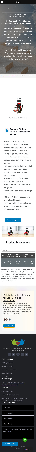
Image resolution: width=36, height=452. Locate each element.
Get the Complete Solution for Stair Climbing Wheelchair (16, 298)
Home (2, 76)
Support (18, 448)
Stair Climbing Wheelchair (10, 76)
